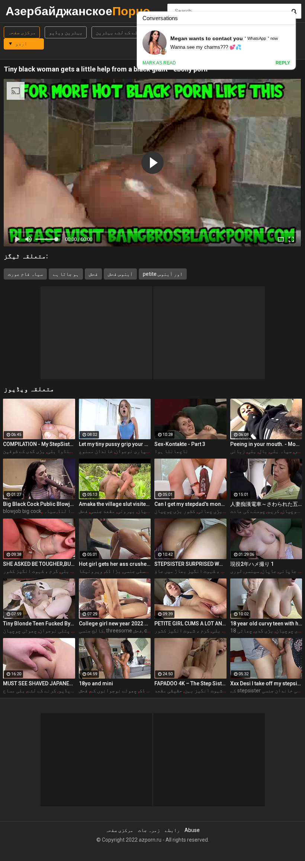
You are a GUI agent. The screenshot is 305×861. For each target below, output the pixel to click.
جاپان (268, 571)
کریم (273, 511)
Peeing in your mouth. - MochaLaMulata (266, 444)
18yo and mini (96, 683)
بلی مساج (14, 690)
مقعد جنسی (102, 511)
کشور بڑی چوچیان (174, 511)
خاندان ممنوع (96, 451)
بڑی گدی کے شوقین (24, 451)
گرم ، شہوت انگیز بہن (210, 690)
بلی (251, 451)
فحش (93, 274)
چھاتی (244, 631)
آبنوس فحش (120, 274)
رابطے (172, 830)
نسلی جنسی (135, 571)
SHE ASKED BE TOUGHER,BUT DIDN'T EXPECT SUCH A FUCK (39, 564)
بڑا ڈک (113, 571)
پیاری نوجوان (132, 451)
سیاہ (49, 511)
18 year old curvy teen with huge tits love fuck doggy (266, 623)
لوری (236, 571)
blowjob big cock (22, 511)
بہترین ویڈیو (66, 32)
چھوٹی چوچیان (20, 631)
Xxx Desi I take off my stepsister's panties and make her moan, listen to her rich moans (266, 683)
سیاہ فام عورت (25, 274)
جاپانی (287, 571)
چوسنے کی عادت (247, 511)
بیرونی (126, 511)
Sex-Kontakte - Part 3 (179, 444)
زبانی (237, 451)
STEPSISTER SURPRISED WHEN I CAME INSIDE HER (190, 564)
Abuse (192, 830)
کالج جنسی (91, 631)
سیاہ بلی (281, 451)
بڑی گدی (263, 631)
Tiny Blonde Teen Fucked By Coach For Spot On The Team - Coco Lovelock (39, 623)
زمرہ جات (149, 830)
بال (263, 451)
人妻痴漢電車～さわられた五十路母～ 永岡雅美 (266, 504)
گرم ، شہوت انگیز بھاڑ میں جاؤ (191, 571)
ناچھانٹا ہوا (171, 451)
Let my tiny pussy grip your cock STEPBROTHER (115, 444)
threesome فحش (124, 631)
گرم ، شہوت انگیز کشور (30, 571)
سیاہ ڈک (148, 690)
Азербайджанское (25, 11)
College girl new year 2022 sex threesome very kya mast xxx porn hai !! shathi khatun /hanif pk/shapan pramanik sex (115, 623)
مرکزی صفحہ (22, 32)
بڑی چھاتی (210, 511)
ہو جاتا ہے (66, 274)
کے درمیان (149, 511)
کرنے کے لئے (41, 690)
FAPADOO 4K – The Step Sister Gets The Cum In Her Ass (190, 683)
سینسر (251, 571)
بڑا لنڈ (67, 511)
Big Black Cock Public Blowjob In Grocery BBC (39, 504)
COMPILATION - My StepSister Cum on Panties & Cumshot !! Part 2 (39, 444)
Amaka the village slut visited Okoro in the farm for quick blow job (115, 504)
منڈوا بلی (59, 451)
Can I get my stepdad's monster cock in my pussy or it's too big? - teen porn (190, 504)
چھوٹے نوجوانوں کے (113, 690)
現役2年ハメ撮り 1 (252, 564)
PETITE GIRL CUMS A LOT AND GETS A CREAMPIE (190, 623)
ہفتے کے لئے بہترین (120, 32)
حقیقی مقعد (168, 690)
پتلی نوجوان (54, 631)
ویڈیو (65, 690)
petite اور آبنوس (163, 274)
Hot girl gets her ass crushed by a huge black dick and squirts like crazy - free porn (115, 564)
